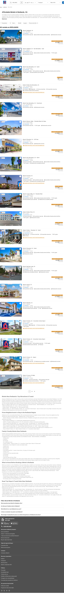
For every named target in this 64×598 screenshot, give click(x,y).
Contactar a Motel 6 (5, 552)
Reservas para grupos (5, 547)
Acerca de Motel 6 (5, 531)
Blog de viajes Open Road (6, 539)
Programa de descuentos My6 (7, 587)
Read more (4, 18)
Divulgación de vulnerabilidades (7, 578)
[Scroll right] (37, 23)
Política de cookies (5, 585)
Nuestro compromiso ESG (6, 564)
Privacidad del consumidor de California (9, 580)
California (5, 7)
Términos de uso (4, 574)
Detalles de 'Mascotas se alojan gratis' (9, 576)
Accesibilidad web (5, 572)
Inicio (1, 7)
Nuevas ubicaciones (5, 537)
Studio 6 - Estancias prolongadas (8, 533)
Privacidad (3, 570)
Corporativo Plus (4, 545)
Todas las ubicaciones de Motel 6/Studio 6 (10, 535)
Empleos (2, 558)
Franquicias (3, 560)
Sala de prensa (4, 562)
